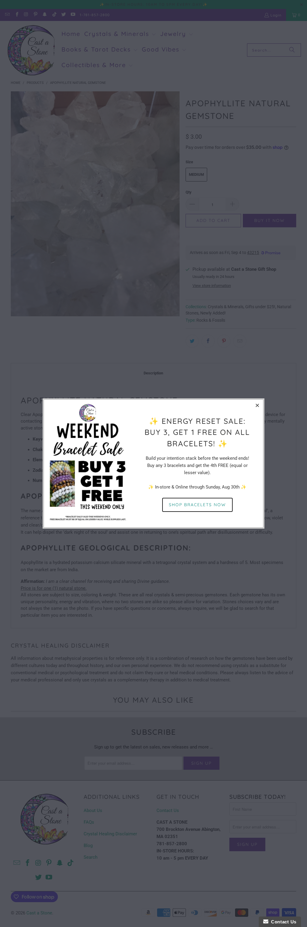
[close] (257, 405)
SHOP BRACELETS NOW (197, 504)
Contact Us (282, 921)
